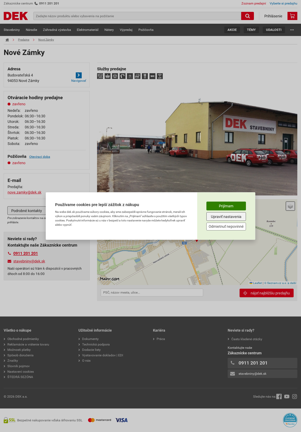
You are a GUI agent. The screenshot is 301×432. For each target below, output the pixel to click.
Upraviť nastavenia (226, 216)
